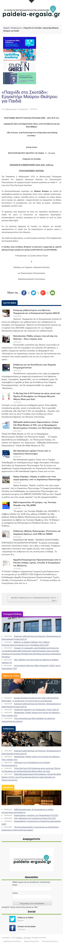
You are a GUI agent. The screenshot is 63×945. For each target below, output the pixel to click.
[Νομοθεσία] (32, 798)
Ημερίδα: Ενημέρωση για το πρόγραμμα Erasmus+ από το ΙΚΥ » (33, 599)
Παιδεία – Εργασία (23, 938)
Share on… (14, 292)
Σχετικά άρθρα (9, 303)
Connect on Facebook (26, 927)
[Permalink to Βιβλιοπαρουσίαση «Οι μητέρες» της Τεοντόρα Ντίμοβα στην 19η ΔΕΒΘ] (6, 505)
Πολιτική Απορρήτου (50, 941)
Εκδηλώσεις (16, 28)
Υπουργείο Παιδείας (12, 614)
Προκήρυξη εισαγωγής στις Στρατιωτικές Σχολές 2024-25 (36, 710)
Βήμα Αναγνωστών (31, 941)
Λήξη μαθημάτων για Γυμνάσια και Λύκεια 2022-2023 (35, 818)
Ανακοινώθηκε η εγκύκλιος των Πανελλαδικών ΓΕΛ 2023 (36, 815)
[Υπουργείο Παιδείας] (32, 624)
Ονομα (15, 893)
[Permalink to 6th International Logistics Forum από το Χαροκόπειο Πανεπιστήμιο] (6, 454)
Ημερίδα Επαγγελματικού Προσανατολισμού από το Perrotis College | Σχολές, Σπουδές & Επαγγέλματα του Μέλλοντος (37, 563)
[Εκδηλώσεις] (32, 739)
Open (31, 1)
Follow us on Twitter (25, 918)
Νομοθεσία (8, 787)
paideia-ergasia (10, 109)
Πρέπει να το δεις (11, 676)
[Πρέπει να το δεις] (32, 686)
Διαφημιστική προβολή (12, 941)
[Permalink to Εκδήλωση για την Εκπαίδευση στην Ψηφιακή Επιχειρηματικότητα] (6, 368)
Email (14, 885)
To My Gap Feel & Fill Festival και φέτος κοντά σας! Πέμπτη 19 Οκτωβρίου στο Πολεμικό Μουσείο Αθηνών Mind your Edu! (36, 396)
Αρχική (6, 28)
